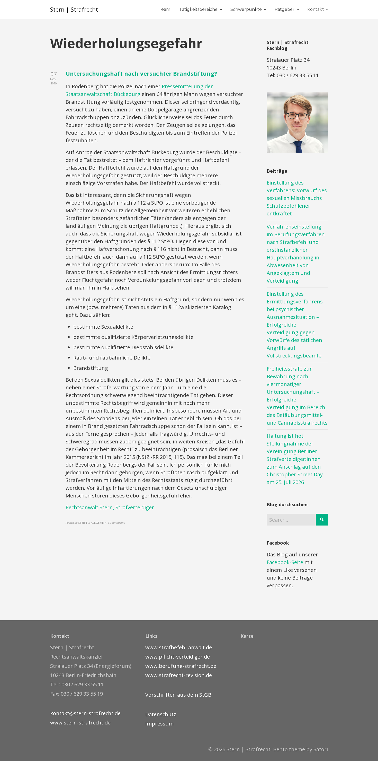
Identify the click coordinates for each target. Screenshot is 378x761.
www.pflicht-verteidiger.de (177, 656)
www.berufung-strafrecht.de (180, 665)
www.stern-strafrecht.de (80, 722)
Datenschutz (160, 714)
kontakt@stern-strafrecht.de (85, 713)
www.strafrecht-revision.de (178, 675)
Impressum (159, 723)
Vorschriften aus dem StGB (178, 694)
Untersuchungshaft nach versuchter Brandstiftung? (141, 73)
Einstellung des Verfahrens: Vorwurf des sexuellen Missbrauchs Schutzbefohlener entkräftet (297, 198)
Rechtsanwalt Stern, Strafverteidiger (110, 507)
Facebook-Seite (285, 562)
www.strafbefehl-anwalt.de (178, 647)
